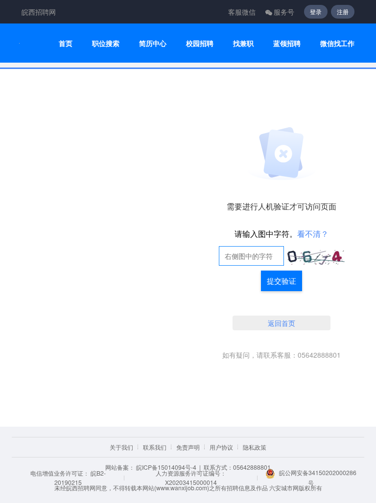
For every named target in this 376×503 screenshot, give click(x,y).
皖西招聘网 (39, 12)
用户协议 (221, 447)
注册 (343, 11)
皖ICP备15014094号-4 (166, 467)
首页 (65, 43)
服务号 (284, 12)
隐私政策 (254, 447)
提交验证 (281, 280)
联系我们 (154, 447)
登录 (316, 11)
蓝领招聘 (287, 43)
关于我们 (121, 447)
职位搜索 (105, 43)
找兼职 (243, 43)
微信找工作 (337, 43)
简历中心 (152, 43)
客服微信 (242, 12)
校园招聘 (199, 43)
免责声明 (188, 447)
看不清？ (313, 233)
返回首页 (281, 323)
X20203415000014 (191, 482)
